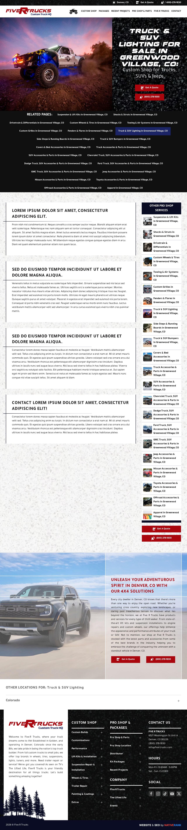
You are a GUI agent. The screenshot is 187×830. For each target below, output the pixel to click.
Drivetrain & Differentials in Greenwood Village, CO (37, 123)
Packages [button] (104, 11)
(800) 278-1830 (157, 743)
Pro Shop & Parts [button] (142, 11)
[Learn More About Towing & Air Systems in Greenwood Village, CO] (161, 276)
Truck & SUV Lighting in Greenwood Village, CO (143, 131)
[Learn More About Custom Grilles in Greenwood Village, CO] (161, 289)
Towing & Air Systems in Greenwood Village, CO (152, 123)
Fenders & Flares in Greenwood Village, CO (90, 131)
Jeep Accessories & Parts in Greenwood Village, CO (129, 172)
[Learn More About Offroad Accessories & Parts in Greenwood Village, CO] (161, 502)
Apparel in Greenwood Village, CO (125, 188)
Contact (176, 11)
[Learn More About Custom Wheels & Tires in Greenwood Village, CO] (161, 262)
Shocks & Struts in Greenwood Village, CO (135, 115)
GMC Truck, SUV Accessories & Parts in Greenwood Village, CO (64, 172)
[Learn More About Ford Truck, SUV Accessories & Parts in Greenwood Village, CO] (161, 429)
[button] (120, 3)
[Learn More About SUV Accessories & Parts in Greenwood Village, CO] (161, 386)
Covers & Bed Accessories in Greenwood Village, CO (63, 147)
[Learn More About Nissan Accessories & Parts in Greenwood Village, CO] (161, 473)
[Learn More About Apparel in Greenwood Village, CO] (161, 514)
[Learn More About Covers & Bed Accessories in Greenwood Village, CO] (161, 357)
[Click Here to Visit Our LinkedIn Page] (165, 793)
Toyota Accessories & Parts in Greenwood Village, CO (124, 180)
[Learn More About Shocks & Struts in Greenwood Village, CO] (161, 234)
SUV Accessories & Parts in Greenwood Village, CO (55, 155)
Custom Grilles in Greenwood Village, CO (40, 131)
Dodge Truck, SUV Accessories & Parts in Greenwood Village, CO (58, 164)
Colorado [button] (13, 701)
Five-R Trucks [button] (161, 11)
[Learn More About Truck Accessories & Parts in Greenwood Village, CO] (161, 371)
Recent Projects (120, 11)
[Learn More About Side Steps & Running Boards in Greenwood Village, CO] (161, 328)
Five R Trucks (157, 732)
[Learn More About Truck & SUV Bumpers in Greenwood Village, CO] (161, 342)
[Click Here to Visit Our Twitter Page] (179, 793)
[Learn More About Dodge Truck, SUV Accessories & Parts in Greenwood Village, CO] (161, 415)
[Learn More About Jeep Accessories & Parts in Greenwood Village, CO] (161, 458)
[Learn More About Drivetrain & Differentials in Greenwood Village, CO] (161, 247)
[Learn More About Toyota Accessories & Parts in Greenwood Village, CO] (161, 487)
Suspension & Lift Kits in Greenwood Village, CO (82, 115)
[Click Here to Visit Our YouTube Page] (172, 793)
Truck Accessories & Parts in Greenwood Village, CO (123, 147)
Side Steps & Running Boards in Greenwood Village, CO (65, 139)
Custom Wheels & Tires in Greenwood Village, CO (95, 123)
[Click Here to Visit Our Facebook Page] (151, 793)
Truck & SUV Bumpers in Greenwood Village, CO (125, 139)
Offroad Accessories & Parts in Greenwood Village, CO (72, 188)
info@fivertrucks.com (160, 747)
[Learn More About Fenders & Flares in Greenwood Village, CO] (161, 300)
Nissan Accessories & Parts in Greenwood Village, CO (62, 180)
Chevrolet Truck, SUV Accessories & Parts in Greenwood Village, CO (122, 155)
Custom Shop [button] (89, 11)
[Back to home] (28, 11)
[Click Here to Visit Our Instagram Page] (158, 793)
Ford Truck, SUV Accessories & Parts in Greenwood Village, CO (130, 164)
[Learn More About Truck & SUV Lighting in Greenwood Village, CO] (161, 314)
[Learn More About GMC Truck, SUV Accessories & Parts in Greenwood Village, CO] (161, 444)
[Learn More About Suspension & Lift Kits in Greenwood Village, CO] (161, 221)
